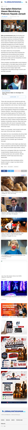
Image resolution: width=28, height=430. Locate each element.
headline (16, 166)
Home (2, 6)
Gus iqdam (10, 166)
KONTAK (2, 420)
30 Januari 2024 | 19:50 (14, 16)
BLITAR (5, 6)
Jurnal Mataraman (7, 414)
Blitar (5, 166)
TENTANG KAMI (19, 420)
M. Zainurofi (4, 16)
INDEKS (13, 420)
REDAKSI (8, 420)
